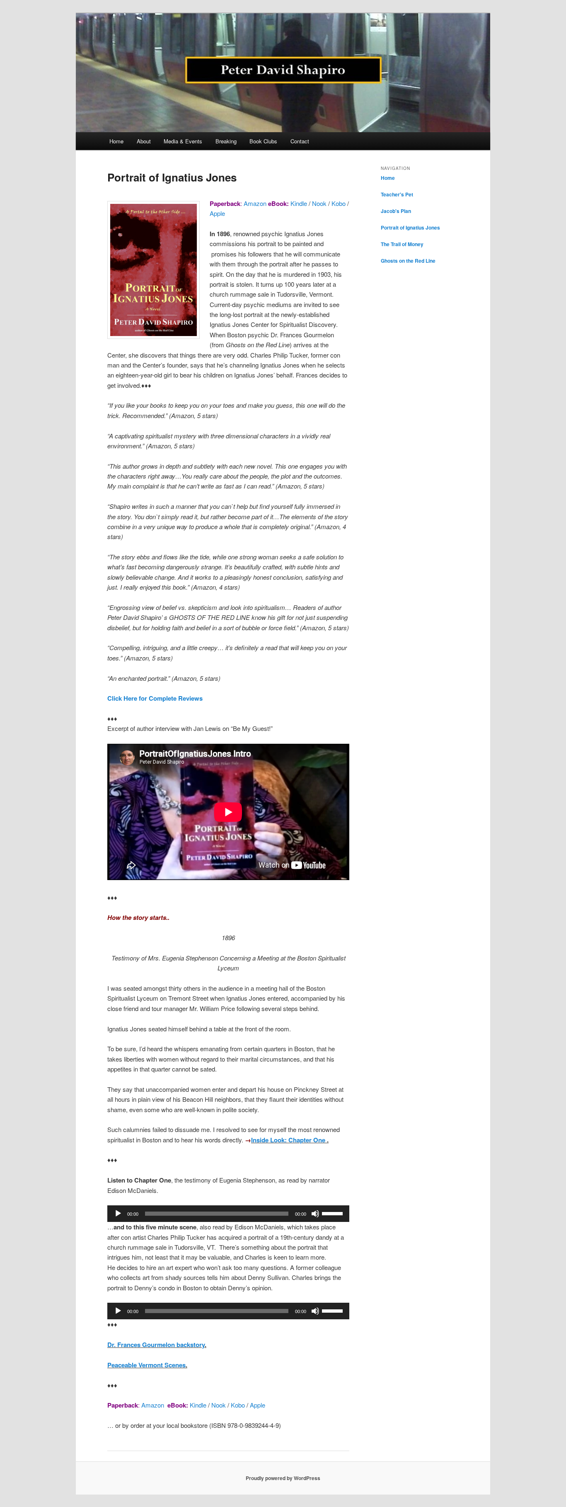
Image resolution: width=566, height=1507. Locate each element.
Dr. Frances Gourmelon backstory (156, 1344)
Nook (319, 203)
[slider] (333, 1212)
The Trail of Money (402, 244)
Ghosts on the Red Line (408, 260)
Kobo (338, 203)
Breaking (226, 141)
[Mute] (315, 1213)
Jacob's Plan (396, 211)
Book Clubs (263, 141)
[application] (228, 1213)
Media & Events (183, 141)
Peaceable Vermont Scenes (146, 1364)
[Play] (118, 1213)
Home (116, 141)
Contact (299, 141)
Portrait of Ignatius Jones (410, 227)
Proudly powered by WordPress (283, 1478)
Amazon (254, 203)
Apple (217, 213)
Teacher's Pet (397, 194)
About (144, 141)
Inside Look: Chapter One (288, 1139)
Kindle (298, 203)
